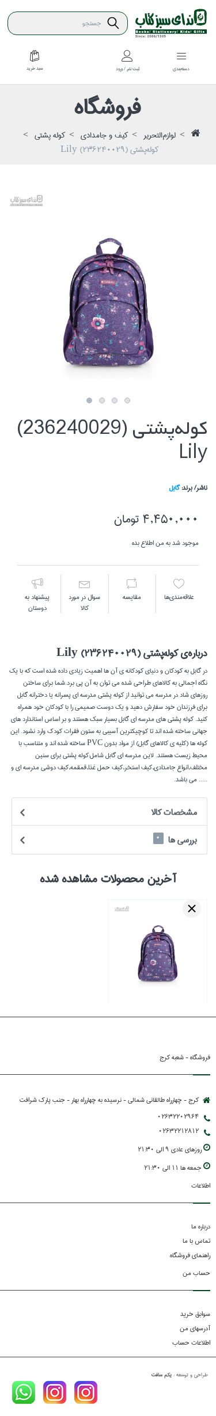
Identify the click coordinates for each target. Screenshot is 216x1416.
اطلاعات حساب (191, 1343)
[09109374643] (23, 1394)
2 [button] (102, 400)
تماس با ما (196, 1241)
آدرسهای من (195, 1328)
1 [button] (89, 400)
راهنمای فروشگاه (190, 1255)
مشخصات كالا (174, 812)
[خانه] (195, 135)
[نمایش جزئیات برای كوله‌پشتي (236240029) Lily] (157, 949)
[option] (108, 292)
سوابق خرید (195, 1314)
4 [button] (127, 400)
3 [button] (115, 400)
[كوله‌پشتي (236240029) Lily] (108, 292)
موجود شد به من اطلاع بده (165, 543)
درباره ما (200, 1226)
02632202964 (178, 1117)
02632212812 (178, 1131)
